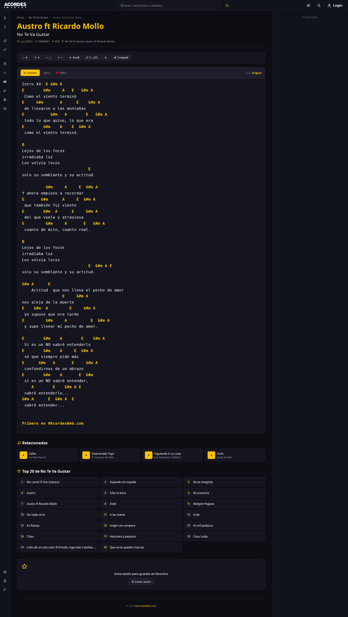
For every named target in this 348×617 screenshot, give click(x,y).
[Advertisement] (310, 92)
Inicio (20, 17)
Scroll (76, 57)
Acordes (32, 72)
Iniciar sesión (143, 581)
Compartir (123, 57)
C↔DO (93, 57)
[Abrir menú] (308, 5)
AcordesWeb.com (145, 606)
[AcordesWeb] (21, 5)
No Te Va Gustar (38, 17)
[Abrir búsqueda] (318, 5)
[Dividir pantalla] (5, 109)
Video (63, 72)
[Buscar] (227, 5)
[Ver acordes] (5, 100)
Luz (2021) (26, 41)
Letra (46, 73)
